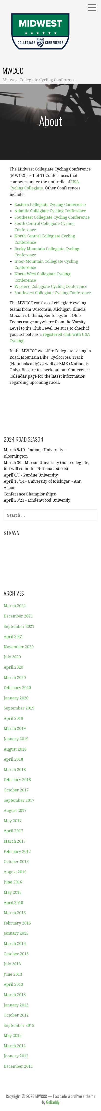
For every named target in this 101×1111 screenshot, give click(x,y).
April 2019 (13, 718)
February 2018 (17, 779)
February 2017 (17, 851)
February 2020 (17, 687)
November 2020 (19, 647)
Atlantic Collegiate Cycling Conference (50, 211)
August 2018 (15, 749)
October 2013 (16, 954)
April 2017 (13, 831)
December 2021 (18, 616)
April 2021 (13, 636)
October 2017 (16, 790)
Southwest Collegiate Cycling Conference (52, 293)
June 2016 (13, 882)
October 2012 (16, 1015)
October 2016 (16, 861)
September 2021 (19, 626)
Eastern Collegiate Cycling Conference (50, 204)
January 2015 (16, 933)
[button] (94, 7)
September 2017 (19, 800)
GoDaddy (52, 1102)
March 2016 (15, 912)
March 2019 (15, 728)
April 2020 (13, 667)
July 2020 (12, 657)
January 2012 (16, 1056)
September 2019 (19, 708)
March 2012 (15, 1046)
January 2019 (16, 739)
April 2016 (13, 902)
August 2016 (15, 872)
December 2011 (18, 1066)
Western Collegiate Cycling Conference (50, 286)
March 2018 (15, 769)
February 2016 (17, 923)
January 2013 (16, 1005)
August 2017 (15, 810)
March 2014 (15, 943)
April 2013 (13, 984)
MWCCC (12, 70)
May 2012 (13, 1035)
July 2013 (12, 964)
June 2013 (13, 974)
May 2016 (13, 892)
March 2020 (15, 677)
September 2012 (19, 1025)
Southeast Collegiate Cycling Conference (52, 217)
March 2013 (15, 994)
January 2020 (16, 698)
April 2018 (13, 759)
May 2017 (13, 820)
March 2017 (15, 841)
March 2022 (15, 605)
